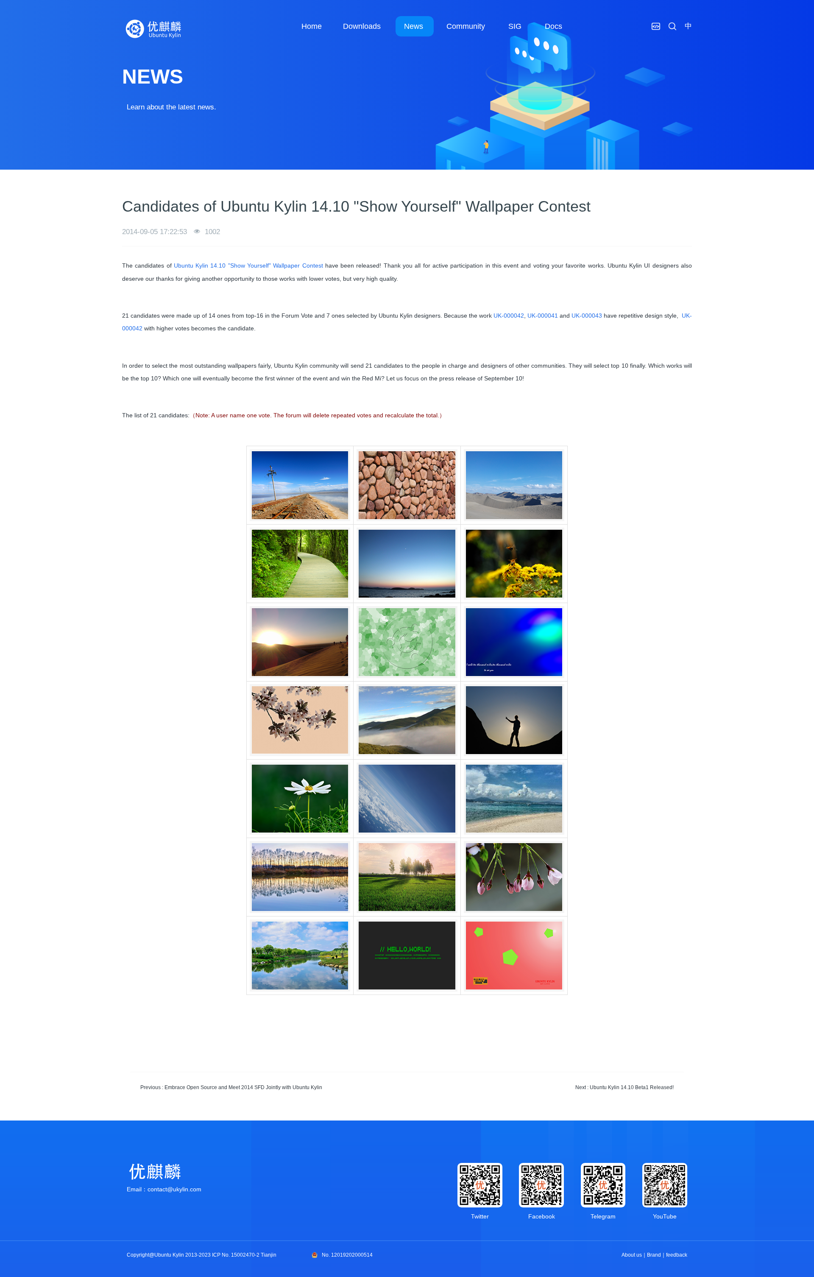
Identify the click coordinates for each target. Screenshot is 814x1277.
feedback (676, 1255)
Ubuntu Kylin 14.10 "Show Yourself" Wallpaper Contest (248, 265)
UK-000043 (586, 315)
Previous (231, 1087)
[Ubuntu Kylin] (154, 29)
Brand (654, 1255)
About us (632, 1255)
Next (624, 1087)
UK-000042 (508, 315)
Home (311, 26)
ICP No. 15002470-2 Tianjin (244, 1255)
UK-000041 (542, 315)
